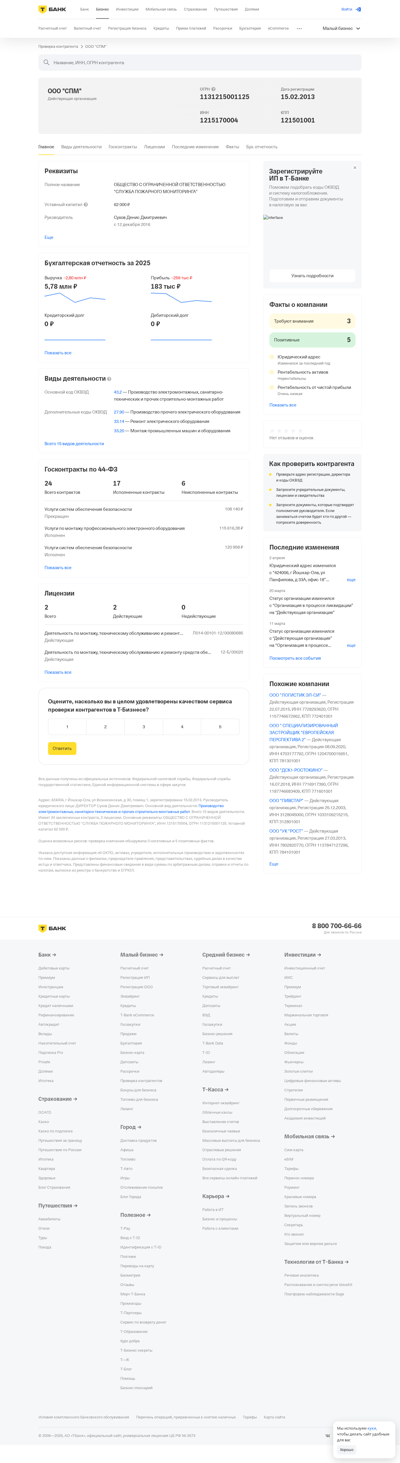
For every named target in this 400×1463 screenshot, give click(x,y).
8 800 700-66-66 (337, 926)
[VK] (327, 1435)
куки (371, 1428)
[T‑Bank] (52, 9)
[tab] (46, 147)
